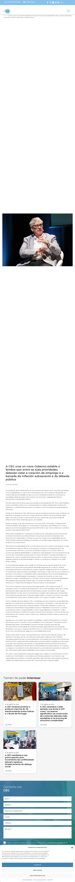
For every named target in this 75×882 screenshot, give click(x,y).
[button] (72, 847)
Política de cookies (27, 879)
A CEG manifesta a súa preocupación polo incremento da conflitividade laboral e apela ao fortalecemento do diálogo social (19, 761)
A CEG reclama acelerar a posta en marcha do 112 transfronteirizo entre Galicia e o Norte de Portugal (19, 710)
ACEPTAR (37, 865)
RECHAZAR (37, 870)
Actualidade (12, 685)
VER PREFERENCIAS (37, 876)
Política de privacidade (39, 879)
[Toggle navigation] (68, 11)
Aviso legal (50, 879)
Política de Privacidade (55, 843)
